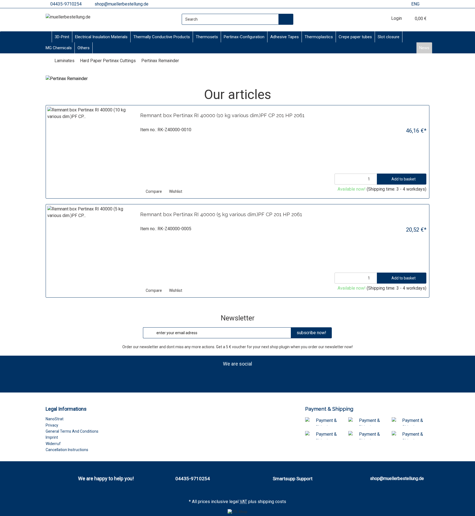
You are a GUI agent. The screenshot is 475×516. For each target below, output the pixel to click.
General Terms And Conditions (72, 431)
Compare (153, 191)
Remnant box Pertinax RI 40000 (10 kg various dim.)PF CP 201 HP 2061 (222, 115)
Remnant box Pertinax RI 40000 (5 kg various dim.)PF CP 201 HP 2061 (221, 214)
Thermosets (207, 36)
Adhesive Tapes (284, 36)
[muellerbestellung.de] (68, 17)
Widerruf (53, 443)
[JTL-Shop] (237, 512)
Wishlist (175, 191)
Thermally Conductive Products (161, 36)
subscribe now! (311, 332)
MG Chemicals (59, 47)
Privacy (52, 425)
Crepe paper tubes (355, 36)
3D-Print (62, 36)
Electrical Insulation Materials (101, 36)
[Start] (47, 60)
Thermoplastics (319, 36)
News (424, 47)
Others (84, 47)
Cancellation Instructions (67, 450)
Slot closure (388, 36)
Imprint (52, 437)
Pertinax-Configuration (244, 36)
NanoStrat (54, 419)
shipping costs (272, 501)
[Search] (286, 19)
